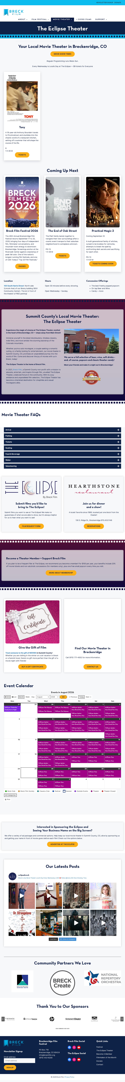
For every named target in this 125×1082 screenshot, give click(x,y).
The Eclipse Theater (104, 1050)
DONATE (117, 2)
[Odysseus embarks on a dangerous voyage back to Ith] (76, 923)
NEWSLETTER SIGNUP (104, 2)
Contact (99, 1064)
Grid (7, 697)
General (68, 791)
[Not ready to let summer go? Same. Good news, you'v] (49, 896)
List (14, 697)
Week (28, 697)
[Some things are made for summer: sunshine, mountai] (49, 923)
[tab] (56, 1028)
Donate (99, 1061)
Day (33, 697)
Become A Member (104, 1054)
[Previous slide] (3, 1019)
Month (21, 697)
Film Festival (39, 19)
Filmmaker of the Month (106, 1057)
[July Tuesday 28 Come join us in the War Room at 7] (22, 923)
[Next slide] (122, 1019)
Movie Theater (61, 19)
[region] (25, 1068)
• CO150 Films (83, 19)
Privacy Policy (69, 1077)
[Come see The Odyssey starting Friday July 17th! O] (103, 923)
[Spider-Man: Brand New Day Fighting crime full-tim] (76, 896)
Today (81, 697)
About (21, 19)
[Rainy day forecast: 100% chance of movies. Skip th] (103, 896)
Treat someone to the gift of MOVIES (20, 653)
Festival (99, 1047)
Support (100, 19)
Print (7, 799)
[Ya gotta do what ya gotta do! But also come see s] (22, 896)
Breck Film (17, 370)
